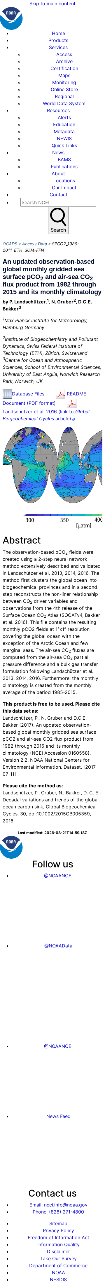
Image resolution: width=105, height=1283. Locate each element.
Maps (64, 75)
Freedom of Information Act (58, 1237)
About (58, 173)
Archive (64, 61)
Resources (58, 110)
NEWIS (64, 138)
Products (58, 40)
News (58, 152)
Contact (58, 194)
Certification (64, 68)
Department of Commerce (58, 1265)
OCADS (10, 243)
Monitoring (64, 82)
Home (58, 33)
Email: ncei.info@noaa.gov (58, 1205)
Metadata (64, 131)
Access (64, 54)
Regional (64, 96)
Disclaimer (58, 1251)
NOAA (58, 1272)
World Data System (64, 103)
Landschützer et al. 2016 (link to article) (46, 415)
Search (58, 230)
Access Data (34, 243)
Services (58, 47)
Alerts (64, 117)
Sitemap (58, 1223)
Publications (64, 166)
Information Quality (58, 1244)
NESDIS (58, 1279)
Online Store (64, 89)
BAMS (64, 159)
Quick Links (64, 145)
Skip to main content (52, 3)
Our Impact (64, 187)
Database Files (28, 394)
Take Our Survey (58, 1258)
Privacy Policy (58, 1230)
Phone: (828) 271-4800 (58, 1212)
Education (64, 124)
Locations (64, 180)
